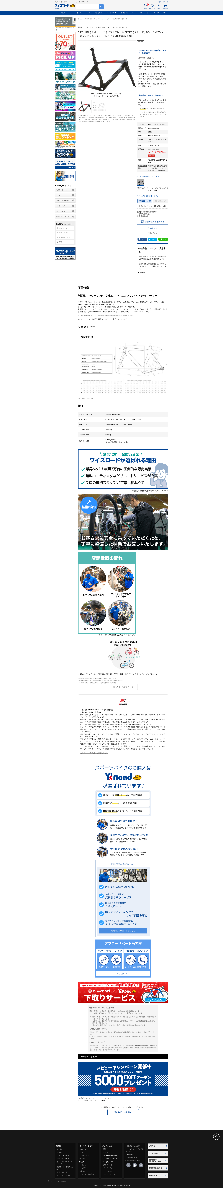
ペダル (82, 1158)
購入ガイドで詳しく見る (123, 686)
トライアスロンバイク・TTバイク (65, 1163)
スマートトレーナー (110, 1158)
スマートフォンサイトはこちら (58, 1181)
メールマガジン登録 (133, 1160)
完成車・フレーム (62, 190)
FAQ (60, 242)
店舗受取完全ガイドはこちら (123, 930)
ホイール (83, 1149)
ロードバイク (61, 1149)
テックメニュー (108, 1171)
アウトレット (144, 13)
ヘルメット (84, 1165)
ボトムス (83, 1171)
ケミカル (106, 1152)
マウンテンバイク (63, 1158)
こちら (146, 216)
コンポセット (84, 1155)
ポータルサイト (132, 1157)
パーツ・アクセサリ (95, 13)
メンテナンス (111, 13)
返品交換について (64, 237)
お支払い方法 (63, 228)
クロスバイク (61, 1152)
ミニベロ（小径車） (64, 1175)
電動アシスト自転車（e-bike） (64, 1168)
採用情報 (130, 1154)
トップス (83, 1168)
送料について (63, 233)
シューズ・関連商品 (87, 1174)
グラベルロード (62, 1172)
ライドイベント (108, 1168)
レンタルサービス (109, 1174)
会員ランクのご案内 (133, 1146)
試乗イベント (107, 1165)
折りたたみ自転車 (63, 1155)
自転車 (63, 13)
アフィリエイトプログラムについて (134, 1150)
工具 (104, 1149)
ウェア (79, 13)
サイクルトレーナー (128, 13)
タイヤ (82, 1152)
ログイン (97, 1100)
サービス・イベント (160, 13)
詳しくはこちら (123, 973)
